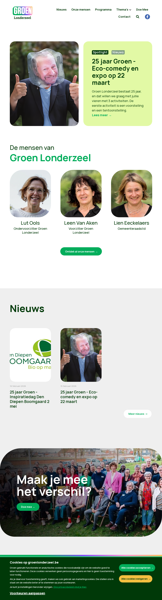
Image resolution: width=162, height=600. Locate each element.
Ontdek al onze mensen (79, 251)
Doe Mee (142, 9)
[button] (137, 16)
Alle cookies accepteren (135, 567)
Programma (103, 9)
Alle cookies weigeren (134, 578)
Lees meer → (102, 115)
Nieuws (61, 9)
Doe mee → (28, 507)
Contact (124, 16)
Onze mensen (80, 9)
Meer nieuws (136, 414)
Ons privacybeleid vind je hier (69, 586)
